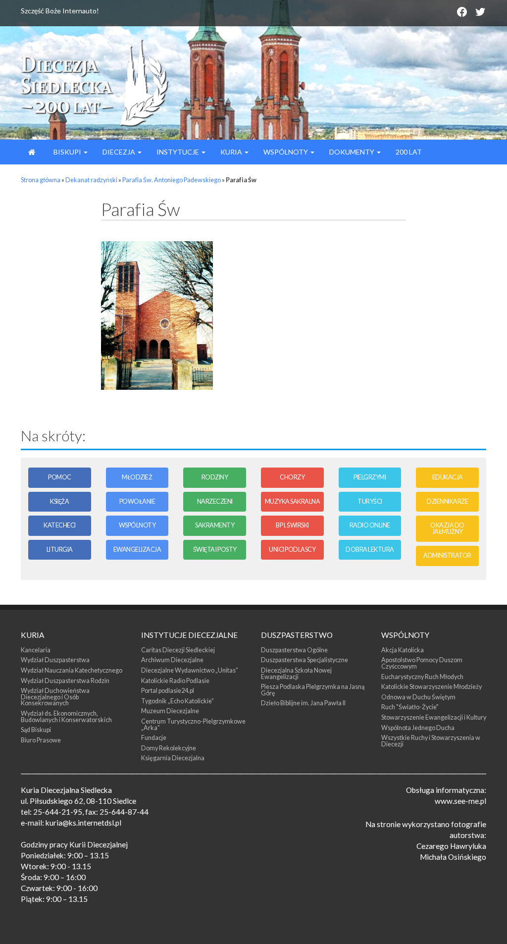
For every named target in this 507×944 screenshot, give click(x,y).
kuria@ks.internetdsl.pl (83, 822)
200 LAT (409, 152)
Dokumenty (352, 152)
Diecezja (119, 152)
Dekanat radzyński (91, 180)
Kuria (232, 152)
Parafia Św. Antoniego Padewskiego (171, 180)
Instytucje (178, 152)
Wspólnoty (286, 152)
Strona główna (40, 180)
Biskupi (67, 152)
